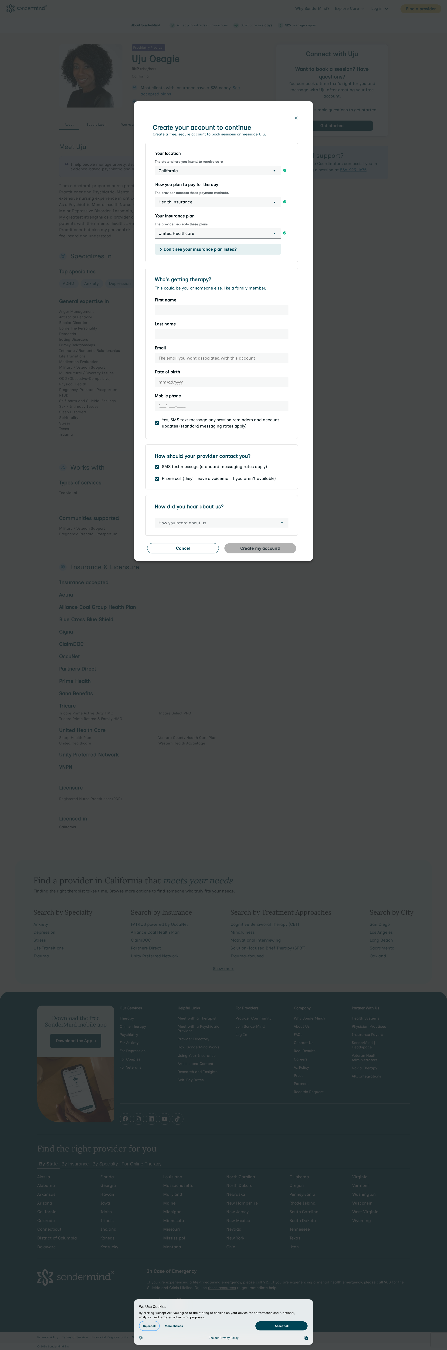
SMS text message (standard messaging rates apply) (214, 466)
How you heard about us (182, 522)
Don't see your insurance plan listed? (200, 249)
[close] (296, 118)
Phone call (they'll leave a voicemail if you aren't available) (219, 478)
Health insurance (175, 202)
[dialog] (223, 332)
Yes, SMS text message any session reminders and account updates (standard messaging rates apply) (220, 423)
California (168, 170)
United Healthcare (176, 233)
